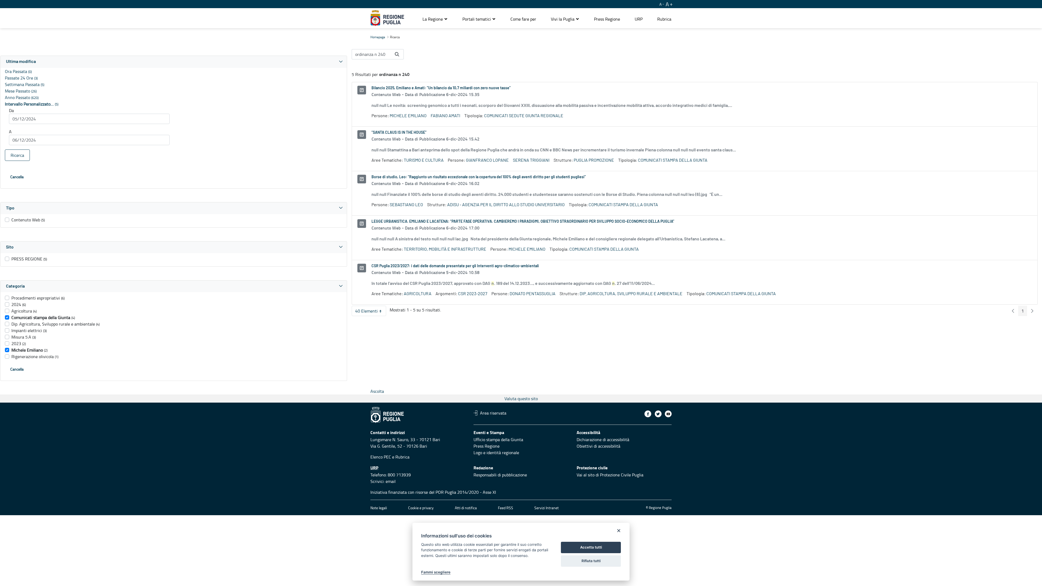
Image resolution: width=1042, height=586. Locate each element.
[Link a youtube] (668, 413)
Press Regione (487, 446)
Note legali (378, 507)
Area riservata (493, 412)
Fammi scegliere (435, 572)
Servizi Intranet (546, 507)
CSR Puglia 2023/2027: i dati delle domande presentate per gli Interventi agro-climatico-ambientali (455, 266)
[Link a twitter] (658, 413)
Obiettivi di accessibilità (598, 446)
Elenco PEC (380, 457)
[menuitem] (523, 19)
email (391, 481)
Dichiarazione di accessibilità (603, 439)
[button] (435, 19)
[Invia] (397, 54)
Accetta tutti (591, 547)
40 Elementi (370, 312)
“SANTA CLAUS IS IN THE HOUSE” (399, 133)
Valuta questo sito (521, 399)
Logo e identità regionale (496, 453)
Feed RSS (505, 507)
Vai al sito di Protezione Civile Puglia (610, 475)
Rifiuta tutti (591, 561)
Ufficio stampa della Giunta (498, 439)
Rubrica (402, 457)
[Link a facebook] (647, 413)
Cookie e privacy (421, 507)
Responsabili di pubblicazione (500, 475)
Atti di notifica (466, 507)
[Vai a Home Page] (387, 18)
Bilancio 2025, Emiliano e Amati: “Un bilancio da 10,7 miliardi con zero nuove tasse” (441, 88)
